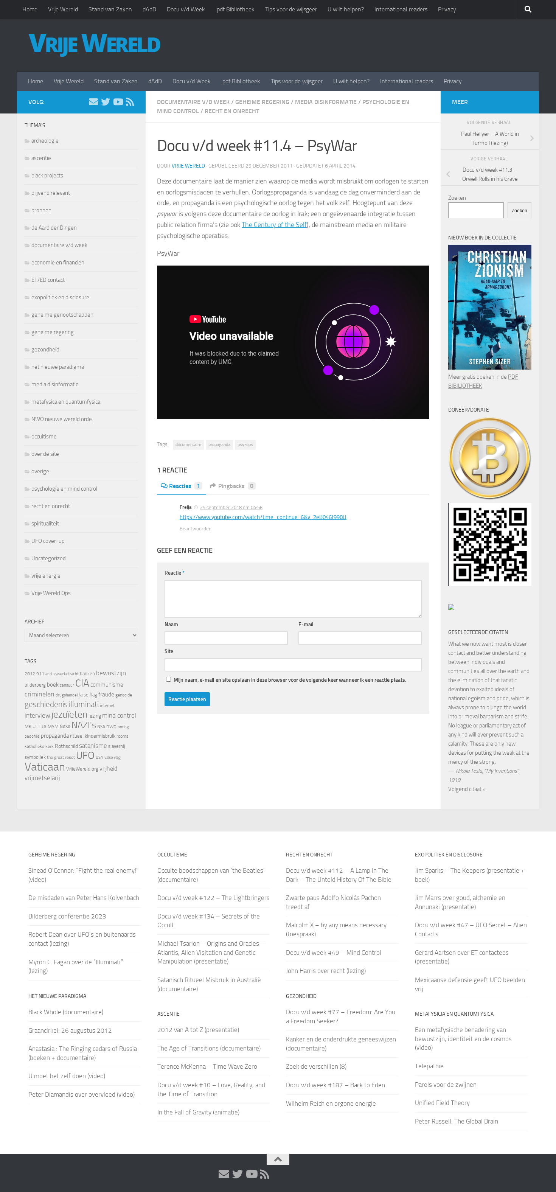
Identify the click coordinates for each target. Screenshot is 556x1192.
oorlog (123, 726)
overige (40, 471)
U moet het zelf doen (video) (66, 1076)
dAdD (149, 9)
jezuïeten (69, 714)
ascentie (41, 158)
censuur (67, 685)
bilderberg (35, 685)
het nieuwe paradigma (57, 367)
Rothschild (66, 746)
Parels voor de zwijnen (446, 1084)
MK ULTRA (36, 726)
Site (169, 651)
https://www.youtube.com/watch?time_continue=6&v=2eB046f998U (263, 517)
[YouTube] (117, 101)
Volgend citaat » (467, 789)
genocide (123, 695)
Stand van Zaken (110, 9)
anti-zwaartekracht (62, 673)
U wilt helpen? (346, 9)
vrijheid (108, 768)
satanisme (93, 745)
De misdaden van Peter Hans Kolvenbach (83, 897)
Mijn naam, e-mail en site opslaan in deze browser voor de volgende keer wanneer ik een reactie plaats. (290, 680)
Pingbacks (235, 486)
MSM (53, 726)
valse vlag (112, 757)
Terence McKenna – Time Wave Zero (207, 1066)
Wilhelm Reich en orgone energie (331, 1103)
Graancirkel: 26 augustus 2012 (70, 1030)
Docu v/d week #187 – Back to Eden (335, 1085)
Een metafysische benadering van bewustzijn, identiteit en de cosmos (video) (463, 1038)
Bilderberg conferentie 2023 (67, 916)
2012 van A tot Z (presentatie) (198, 1029)
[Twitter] (105, 101)
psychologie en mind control (64, 488)
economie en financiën (57, 262)
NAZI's (83, 725)
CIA (82, 683)
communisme (106, 684)
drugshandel (67, 695)
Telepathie (429, 1066)
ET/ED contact (48, 280)
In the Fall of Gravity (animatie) (198, 1112)
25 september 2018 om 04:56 (231, 507)
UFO (85, 755)
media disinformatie (326, 102)
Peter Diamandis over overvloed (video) (81, 1094)
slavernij (116, 746)
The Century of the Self (274, 225)
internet (107, 705)
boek (53, 684)
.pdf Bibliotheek (235, 9)
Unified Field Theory (442, 1103)
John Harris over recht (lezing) (326, 970)
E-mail (306, 624)
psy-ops (245, 444)
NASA (65, 726)
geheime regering (262, 102)
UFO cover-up (48, 541)
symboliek (35, 757)
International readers (400, 9)
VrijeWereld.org (82, 769)
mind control (119, 715)
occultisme (44, 436)
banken (87, 673)
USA (99, 757)
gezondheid (45, 349)
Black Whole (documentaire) (65, 1012)
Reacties (184, 486)
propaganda (219, 444)
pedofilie (32, 736)
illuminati (84, 704)
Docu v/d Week (186, 9)
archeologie (45, 140)
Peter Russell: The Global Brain (456, 1121)
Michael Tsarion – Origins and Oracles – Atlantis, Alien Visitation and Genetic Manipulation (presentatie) (211, 952)
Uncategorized (48, 558)
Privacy (447, 9)
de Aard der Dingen (54, 227)
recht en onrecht (232, 111)
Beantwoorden (195, 529)
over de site (45, 454)
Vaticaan (45, 767)
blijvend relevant (50, 193)
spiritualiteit (45, 523)
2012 (30, 673)
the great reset (61, 757)
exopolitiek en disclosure (60, 297)
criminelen (39, 694)
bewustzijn (111, 673)
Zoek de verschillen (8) (316, 1066)
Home (29, 9)
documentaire (188, 444)
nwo (111, 726)
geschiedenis (46, 704)
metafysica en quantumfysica (65, 401)
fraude (106, 694)
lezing (95, 716)
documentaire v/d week (193, 102)
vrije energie (46, 575)
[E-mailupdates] (93, 101)
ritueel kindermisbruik (92, 736)
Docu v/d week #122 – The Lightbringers (213, 897)
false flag (88, 695)
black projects (47, 175)
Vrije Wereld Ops (51, 593)
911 (40, 673)
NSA (101, 726)
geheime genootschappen (62, 314)
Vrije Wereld (63, 9)
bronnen (41, 210)
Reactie (175, 573)
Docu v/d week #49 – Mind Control (333, 952)
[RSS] (129, 101)
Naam (171, 624)
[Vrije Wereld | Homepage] (94, 45)
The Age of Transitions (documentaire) (209, 1048)
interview (37, 715)
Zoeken (457, 197)
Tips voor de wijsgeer (291, 9)
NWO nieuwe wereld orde (61, 419)
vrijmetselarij (42, 778)
